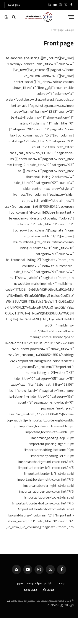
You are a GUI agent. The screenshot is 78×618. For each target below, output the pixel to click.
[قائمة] (71, 17)
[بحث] (13, 17)
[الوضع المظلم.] (6, 17)
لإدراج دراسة (14, 5)
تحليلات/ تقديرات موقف (40, 583)
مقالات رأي (48, 589)
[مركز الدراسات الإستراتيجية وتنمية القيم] (39, 17)
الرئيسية (70, 29)
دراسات (61, 583)
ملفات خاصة (30, 589)
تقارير (20, 583)
